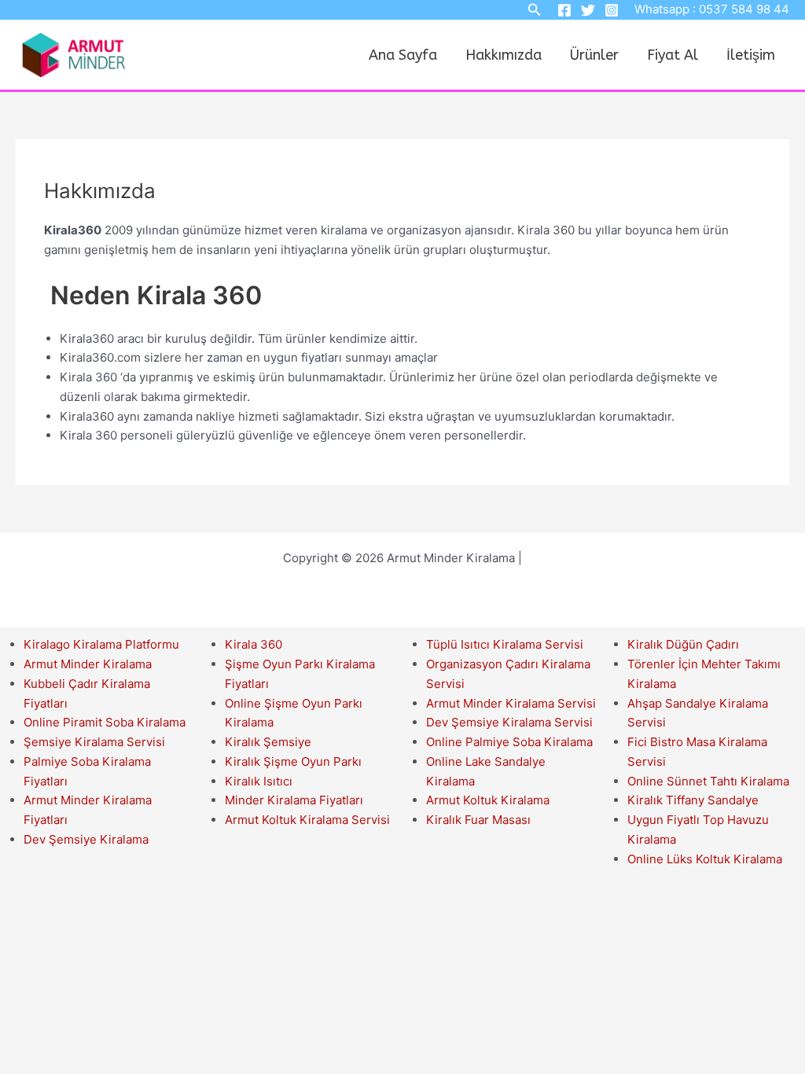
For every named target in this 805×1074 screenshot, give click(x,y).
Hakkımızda (503, 55)
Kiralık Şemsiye (268, 741)
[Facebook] (564, 10)
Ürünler (594, 55)
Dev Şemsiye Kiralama (86, 839)
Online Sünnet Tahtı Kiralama (708, 781)
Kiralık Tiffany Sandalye (693, 800)
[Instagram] (612, 10)
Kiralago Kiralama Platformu (101, 644)
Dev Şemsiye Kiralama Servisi (509, 722)
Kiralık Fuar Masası (478, 819)
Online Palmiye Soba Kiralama (509, 741)
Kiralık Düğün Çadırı (683, 644)
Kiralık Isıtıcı (258, 781)
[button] (534, 10)
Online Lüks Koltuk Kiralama (704, 858)
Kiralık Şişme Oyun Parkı (293, 761)
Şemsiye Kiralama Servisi (94, 741)
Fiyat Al (672, 55)
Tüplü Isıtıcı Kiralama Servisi (504, 644)
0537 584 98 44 (744, 9)
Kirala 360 (253, 644)
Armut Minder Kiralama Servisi (511, 703)
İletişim (750, 55)
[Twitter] (588, 10)
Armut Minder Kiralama (88, 664)
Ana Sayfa (403, 55)
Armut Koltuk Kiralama (488, 800)
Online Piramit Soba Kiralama (105, 722)
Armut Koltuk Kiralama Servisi (307, 819)
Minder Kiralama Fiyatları (294, 800)
